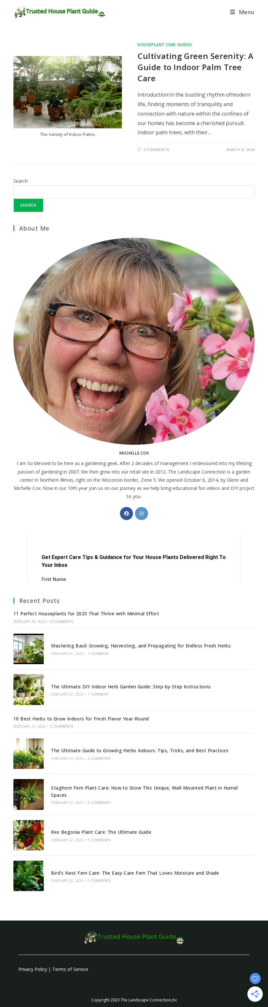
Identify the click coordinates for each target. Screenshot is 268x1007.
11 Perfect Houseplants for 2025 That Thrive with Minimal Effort (86, 613)
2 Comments (61, 726)
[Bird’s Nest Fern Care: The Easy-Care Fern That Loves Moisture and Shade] (28, 876)
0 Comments (156, 149)
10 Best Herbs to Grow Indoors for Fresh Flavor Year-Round (81, 719)
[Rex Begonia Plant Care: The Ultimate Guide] (28, 835)
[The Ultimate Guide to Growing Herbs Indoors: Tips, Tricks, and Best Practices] (28, 753)
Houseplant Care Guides (165, 44)
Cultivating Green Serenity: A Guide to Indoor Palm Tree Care (195, 66)
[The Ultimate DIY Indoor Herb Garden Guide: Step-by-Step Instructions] (28, 689)
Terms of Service (70, 969)
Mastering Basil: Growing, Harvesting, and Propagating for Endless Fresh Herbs (141, 646)
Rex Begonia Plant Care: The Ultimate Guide (101, 832)
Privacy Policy (32, 969)
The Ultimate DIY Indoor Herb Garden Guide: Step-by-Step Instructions (130, 686)
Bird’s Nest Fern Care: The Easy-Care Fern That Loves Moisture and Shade (135, 873)
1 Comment (98, 653)
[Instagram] (141, 513)
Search (20, 181)
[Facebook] (126, 513)
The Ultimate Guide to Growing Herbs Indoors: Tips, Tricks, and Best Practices (139, 750)
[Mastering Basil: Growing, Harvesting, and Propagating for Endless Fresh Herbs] (28, 649)
